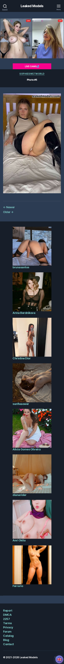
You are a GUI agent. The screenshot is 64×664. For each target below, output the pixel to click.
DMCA (7, 614)
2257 (6, 619)
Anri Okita (19, 540)
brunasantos (21, 267)
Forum (7, 631)
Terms (7, 623)
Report (7, 610)
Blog (6, 640)
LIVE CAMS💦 (32, 66)
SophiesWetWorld (32, 73)
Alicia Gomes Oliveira (27, 449)
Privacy (8, 627)
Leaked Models (32, 6)
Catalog (8, 635)
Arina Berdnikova (24, 312)
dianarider (19, 495)
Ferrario (18, 586)
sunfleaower (21, 404)
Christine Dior (22, 358)
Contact (8, 644)
